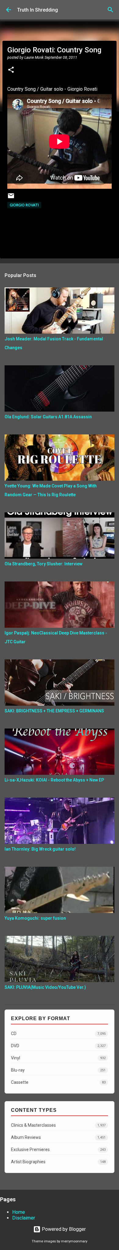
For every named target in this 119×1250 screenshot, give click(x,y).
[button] (11, 70)
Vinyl (58, 1057)
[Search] (110, 9)
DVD (58, 1045)
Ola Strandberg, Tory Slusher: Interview (43, 563)
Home (18, 1212)
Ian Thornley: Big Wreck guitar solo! (40, 849)
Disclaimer (23, 1218)
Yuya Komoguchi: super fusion (35, 918)
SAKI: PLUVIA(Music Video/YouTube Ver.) (45, 987)
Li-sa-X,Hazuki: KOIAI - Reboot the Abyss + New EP (54, 780)
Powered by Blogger (63, 1229)
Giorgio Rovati (24, 205)
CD (58, 1033)
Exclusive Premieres (58, 1149)
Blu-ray (58, 1070)
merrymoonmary (74, 1241)
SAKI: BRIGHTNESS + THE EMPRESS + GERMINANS (54, 710)
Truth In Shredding (37, 10)
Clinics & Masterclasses (58, 1125)
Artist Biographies (58, 1161)
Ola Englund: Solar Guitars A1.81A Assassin (48, 416)
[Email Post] (11, 198)
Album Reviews (58, 1137)
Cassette (58, 1082)
